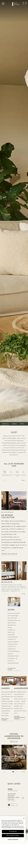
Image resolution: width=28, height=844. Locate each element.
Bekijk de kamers (6, 719)
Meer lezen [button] (11, 800)
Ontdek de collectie (9, 553)
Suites (22, 423)
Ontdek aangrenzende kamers (20, 717)
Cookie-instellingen (13, 839)
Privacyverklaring (20, 827)
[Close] (24, 818)
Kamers (14, 423)
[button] (5, 480)
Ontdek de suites (12, 669)
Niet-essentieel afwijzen (13, 835)
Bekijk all (14, 741)
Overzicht (5, 423)
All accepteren (13, 831)
